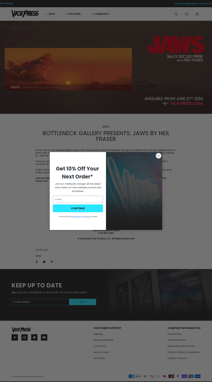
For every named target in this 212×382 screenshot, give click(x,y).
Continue (78, 208)
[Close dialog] (158, 155)
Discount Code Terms (75, 216)
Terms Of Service (86, 216)
